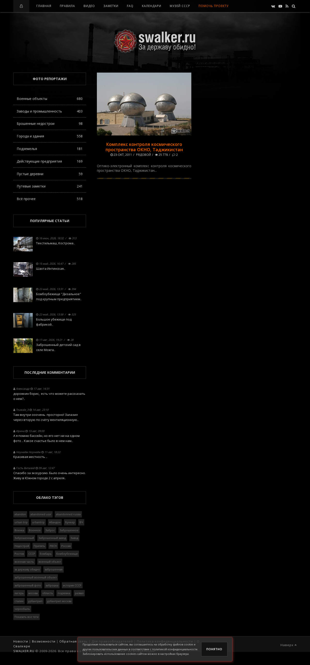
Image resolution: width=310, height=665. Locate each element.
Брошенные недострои (50, 123)
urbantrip (38, 522)
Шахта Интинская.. (50, 268)
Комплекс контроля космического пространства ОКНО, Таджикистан (144, 146)
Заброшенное (69, 530)
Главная (43, 6)
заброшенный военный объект (36, 577)
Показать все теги (27, 617)
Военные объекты (50, 98)
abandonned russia (68, 514)
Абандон (55, 522)
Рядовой (143, 155)
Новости (20, 641)
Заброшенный (24, 538)
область (47, 593)
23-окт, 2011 (122, 155)
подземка (64, 593)
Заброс (50, 530)
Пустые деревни (50, 174)
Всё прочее (50, 198)
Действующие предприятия (50, 161)
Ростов (19, 553)
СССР (31, 553)
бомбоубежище (67, 553)
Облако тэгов (49, 497)
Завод (74, 538)
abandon (20, 514)
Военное (35, 530)
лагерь (19, 593)
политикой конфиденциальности (174, 649)
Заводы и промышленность (50, 111)
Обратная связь (73, 641)
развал (79, 593)
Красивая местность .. (30, 457)
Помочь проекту (213, 6)
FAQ (130, 6)
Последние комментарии (49, 372)
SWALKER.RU (23, 651)
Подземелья (50, 148)
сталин (19, 601)
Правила (67, 6)
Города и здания (50, 136)
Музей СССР (180, 6)
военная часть (24, 561)
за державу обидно (27, 569)
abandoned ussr (41, 514)
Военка (19, 530)
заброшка (52, 585)
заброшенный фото (28, 585)
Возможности (43, 641)
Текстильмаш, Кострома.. (55, 243)
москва (33, 593)
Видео (89, 6)
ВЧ (81, 522)
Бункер (70, 522)
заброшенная (53, 569)
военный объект (50, 561)
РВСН (53, 546)
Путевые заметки (50, 186)
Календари (151, 6)
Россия (66, 546)
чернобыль (22, 609)
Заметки (110, 6)
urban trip (21, 522)
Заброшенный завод (52, 538)
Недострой (22, 546)
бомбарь (46, 553)
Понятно (214, 649)
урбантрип (35, 601)
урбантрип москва (59, 601)
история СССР (72, 585)
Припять (39, 546)
